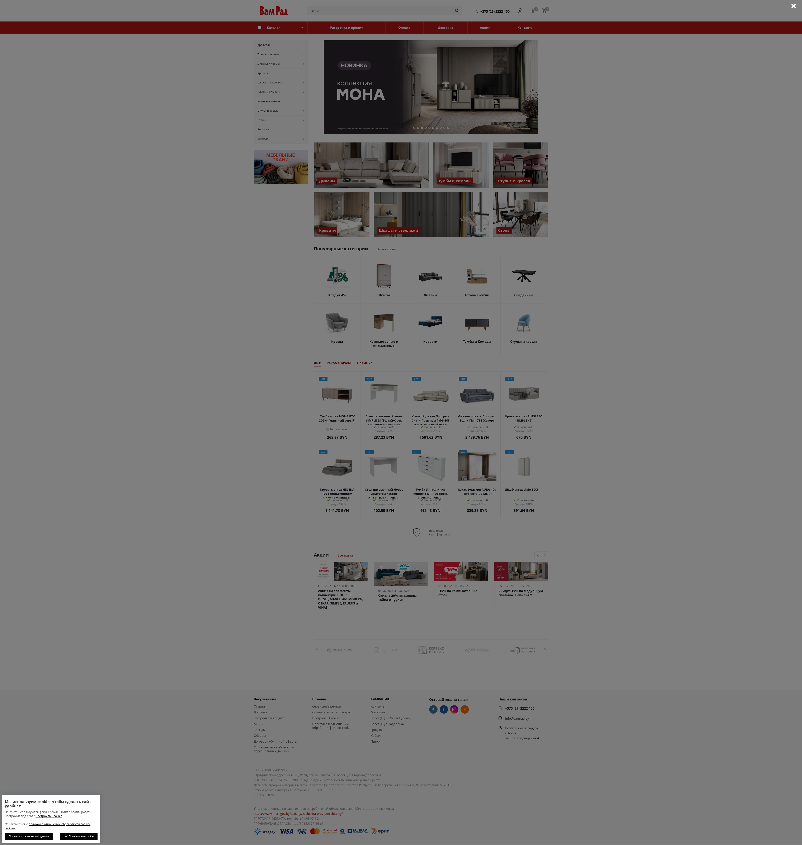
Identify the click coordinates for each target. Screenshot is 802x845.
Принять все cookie (80, 836)
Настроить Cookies (49, 816)
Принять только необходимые (29, 836)
